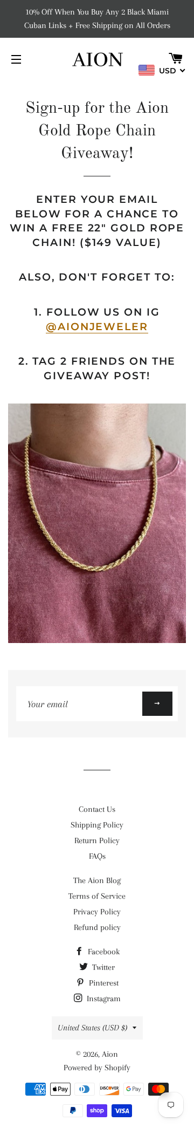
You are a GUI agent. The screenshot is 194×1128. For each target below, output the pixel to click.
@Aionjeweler (97, 326)
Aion (110, 1054)
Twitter (102, 967)
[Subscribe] (157, 704)
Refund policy (97, 927)
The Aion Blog (97, 880)
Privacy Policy (97, 912)
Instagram (103, 998)
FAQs (97, 856)
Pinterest (103, 983)
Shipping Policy (97, 825)
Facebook (103, 951)
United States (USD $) (92, 1028)
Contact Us (97, 809)
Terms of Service (97, 896)
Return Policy (97, 840)
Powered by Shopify (97, 1067)
